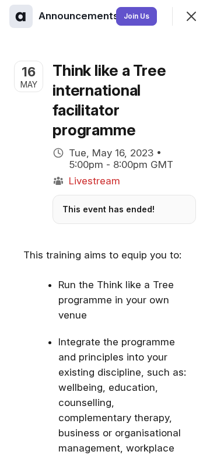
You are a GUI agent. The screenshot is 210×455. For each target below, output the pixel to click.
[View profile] (21, 16)
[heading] (79, 16)
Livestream (94, 181)
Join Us (136, 16)
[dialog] (105, 227)
